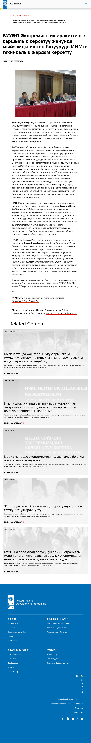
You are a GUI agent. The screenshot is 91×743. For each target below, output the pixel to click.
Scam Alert (79, 708)
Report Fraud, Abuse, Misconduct (70, 699)
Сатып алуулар (53, 659)
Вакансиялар (52, 654)
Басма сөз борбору (15, 654)
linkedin (72, 718)
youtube (82, 718)
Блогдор (11, 667)
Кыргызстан (15, 4)
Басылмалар (13, 659)
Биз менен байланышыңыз (58, 663)
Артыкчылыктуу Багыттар (57, 632)
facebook (63, 718)
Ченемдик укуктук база (17, 632)
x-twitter (77, 718)
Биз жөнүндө (13, 623)
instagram (68, 718)
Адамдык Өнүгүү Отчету (56, 628)
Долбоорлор (13, 663)
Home (12, 16)
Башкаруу (11, 628)
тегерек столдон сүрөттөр (58, 215)
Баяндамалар (13, 671)
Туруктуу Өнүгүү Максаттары (58, 623)
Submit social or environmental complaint (67, 703)
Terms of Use (78, 712)
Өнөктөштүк (12, 640)
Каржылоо (12, 636)
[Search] (82, 684)
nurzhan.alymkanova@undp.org (61, 313)
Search (82, 4)
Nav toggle (86, 4)
